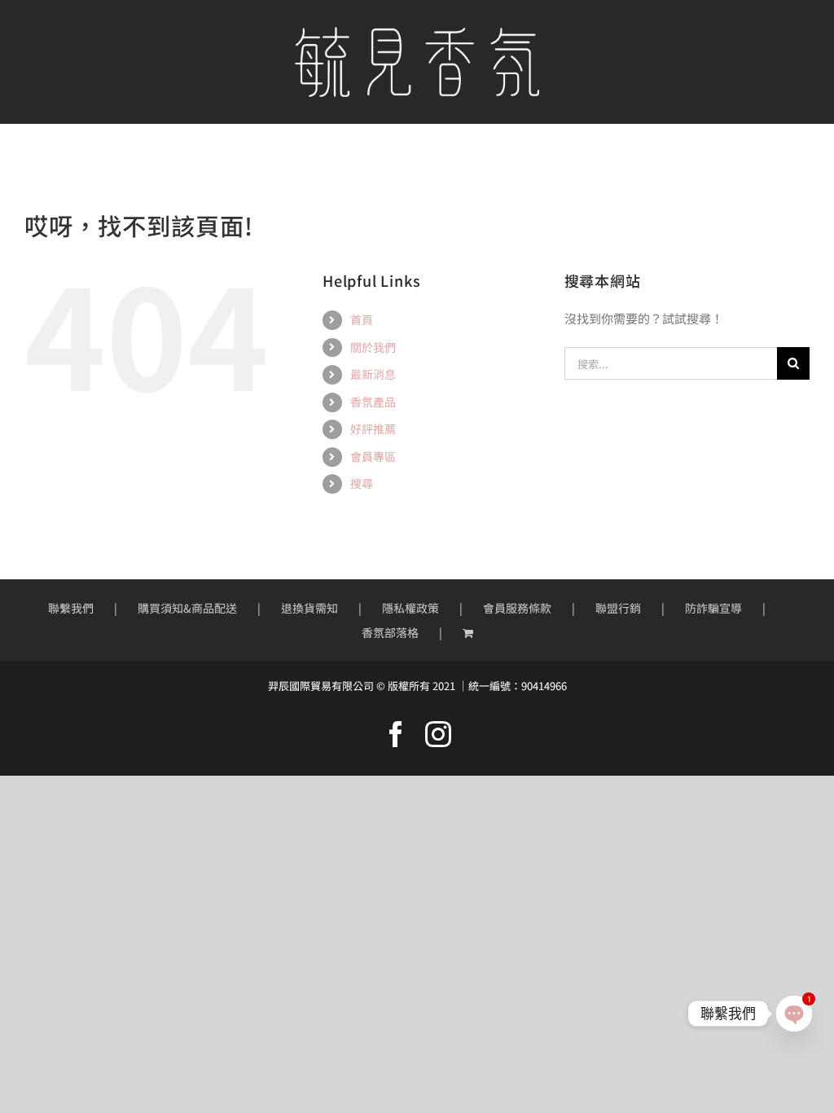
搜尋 (361, 483)
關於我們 (373, 347)
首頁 (361, 319)
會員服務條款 (517, 608)
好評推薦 (373, 428)
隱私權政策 (410, 608)
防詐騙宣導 (713, 608)
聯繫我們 (71, 608)
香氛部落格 (390, 632)
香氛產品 (373, 402)
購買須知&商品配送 (187, 608)
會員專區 (373, 456)
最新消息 (373, 374)
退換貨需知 (309, 608)
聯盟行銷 (618, 608)
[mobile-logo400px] (417, 33)
